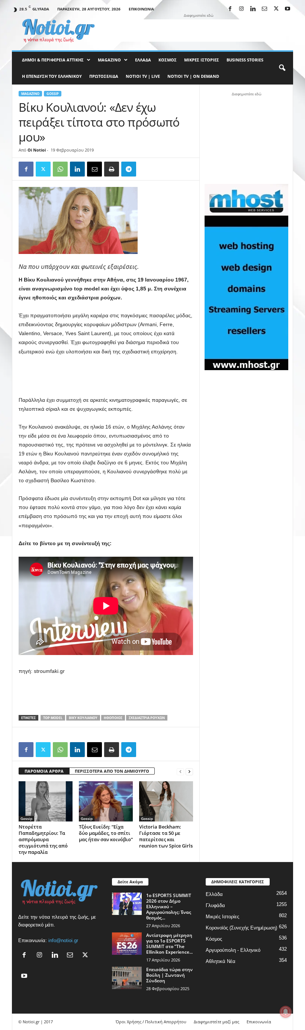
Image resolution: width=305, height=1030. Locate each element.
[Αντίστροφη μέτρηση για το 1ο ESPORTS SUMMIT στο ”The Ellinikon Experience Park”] (127, 943)
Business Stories (245, 60)
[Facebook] (229, 9)
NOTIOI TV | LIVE (143, 76)
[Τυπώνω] (111, 169)
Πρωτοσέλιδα (103, 76)
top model (52, 717)
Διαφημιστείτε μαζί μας (216, 1021)
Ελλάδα (143, 60)
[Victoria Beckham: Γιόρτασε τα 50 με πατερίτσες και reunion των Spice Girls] (166, 801)
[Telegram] (128, 169)
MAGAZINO (109, 60)
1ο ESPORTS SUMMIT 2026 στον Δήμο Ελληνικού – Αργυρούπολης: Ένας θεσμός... (168, 906)
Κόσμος (167, 60)
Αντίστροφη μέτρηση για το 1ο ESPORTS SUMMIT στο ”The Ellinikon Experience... (169, 943)
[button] (282, 68)
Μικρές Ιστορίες (201, 60)
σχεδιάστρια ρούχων (147, 717)
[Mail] (264, 9)
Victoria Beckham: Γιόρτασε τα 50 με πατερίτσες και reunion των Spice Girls (166, 836)
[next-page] (189, 771)
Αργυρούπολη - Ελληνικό (233, 950)
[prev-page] (180, 771)
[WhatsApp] (60, 169)
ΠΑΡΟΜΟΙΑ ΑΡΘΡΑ (44, 771)
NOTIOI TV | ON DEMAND (193, 76)
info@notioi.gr (63, 940)
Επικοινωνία (141, 9)
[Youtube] (287, 9)
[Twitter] (43, 169)
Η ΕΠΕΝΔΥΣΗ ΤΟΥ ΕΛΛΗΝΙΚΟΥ (52, 76)
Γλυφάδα (215, 905)
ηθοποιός (113, 717)
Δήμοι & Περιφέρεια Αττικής (53, 60)
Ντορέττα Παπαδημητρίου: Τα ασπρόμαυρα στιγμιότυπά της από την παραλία (43, 839)
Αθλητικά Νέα (220, 961)
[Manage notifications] (286, 1012)
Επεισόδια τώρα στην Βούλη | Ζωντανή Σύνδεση (169, 975)
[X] (276, 9)
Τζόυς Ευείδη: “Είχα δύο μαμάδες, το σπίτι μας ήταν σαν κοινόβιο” (106, 833)
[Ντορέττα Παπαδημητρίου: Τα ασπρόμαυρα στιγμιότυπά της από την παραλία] (46, 801)
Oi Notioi (37, 150)
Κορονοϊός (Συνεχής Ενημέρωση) (241, 928)
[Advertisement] (199, 30)
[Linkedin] (252, 9)
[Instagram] (241, 9)
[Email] (94, 169)
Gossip (52, 93)
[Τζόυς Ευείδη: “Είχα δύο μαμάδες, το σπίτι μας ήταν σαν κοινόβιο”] (106, 801)
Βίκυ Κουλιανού (83, 717)
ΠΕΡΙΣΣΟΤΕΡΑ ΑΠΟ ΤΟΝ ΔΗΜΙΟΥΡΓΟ (112, 771)
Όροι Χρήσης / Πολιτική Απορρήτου (151, 1021)
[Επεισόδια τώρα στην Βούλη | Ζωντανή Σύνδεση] (127, 978)
